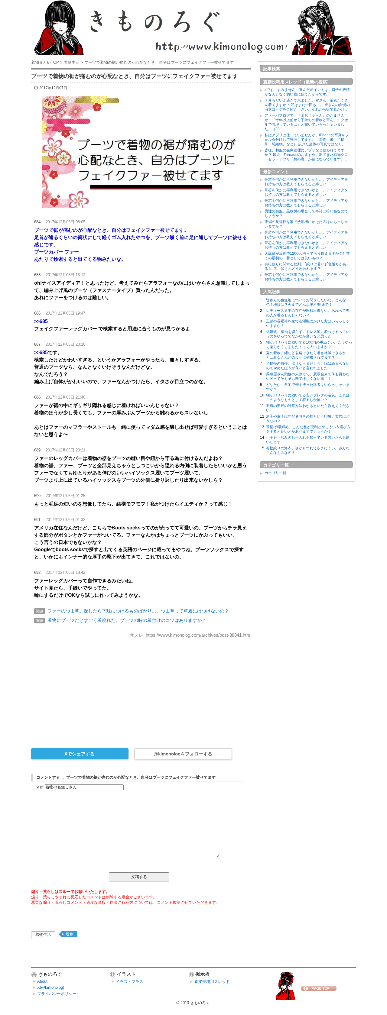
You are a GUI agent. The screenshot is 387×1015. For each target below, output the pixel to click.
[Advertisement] (141, 689)
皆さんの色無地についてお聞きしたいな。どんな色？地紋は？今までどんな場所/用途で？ (306, 302)
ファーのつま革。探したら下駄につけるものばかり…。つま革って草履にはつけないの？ (138, 610)
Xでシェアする (79, 753)
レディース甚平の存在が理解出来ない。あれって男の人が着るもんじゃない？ (308, 313)
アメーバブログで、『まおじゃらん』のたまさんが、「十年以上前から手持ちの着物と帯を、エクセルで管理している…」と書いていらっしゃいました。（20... (306, 122)
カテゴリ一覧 (275, 473)
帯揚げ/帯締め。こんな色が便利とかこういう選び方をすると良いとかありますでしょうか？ (308, 429)
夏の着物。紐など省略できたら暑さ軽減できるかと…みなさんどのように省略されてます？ (306, 355)
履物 (69, 934)
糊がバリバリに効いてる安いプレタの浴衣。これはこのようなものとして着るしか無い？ (308, 397)
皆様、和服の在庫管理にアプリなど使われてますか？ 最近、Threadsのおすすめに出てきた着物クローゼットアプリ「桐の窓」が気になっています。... (306, 154)
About (42, 981)
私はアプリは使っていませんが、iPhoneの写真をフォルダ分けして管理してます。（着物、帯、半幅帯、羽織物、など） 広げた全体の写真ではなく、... (307, 139)
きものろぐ (200, 1002)
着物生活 (43, 934)
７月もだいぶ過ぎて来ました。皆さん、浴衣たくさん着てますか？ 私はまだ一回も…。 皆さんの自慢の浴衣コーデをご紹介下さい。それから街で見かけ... (307, 105)
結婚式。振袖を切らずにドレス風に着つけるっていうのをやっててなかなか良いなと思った (308, 334)
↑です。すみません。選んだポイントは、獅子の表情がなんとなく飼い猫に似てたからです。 (307, 92)
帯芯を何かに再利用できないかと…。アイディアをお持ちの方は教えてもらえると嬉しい (306, 181)
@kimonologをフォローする (183, 753)
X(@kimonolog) (50, 987)
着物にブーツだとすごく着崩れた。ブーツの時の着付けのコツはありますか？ (126, 620)
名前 (40, 787)
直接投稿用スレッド (212, 981)
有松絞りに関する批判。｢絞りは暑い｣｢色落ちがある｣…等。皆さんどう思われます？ (305, 266)
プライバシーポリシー (56, 993)
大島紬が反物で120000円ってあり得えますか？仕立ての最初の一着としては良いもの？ (307, 255)
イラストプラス (129, 981)
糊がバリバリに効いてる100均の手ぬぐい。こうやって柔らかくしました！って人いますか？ (309, 344)
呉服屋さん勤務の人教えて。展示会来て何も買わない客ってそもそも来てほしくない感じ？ (308, 376)
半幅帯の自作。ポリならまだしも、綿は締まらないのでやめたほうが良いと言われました (308, 365)
